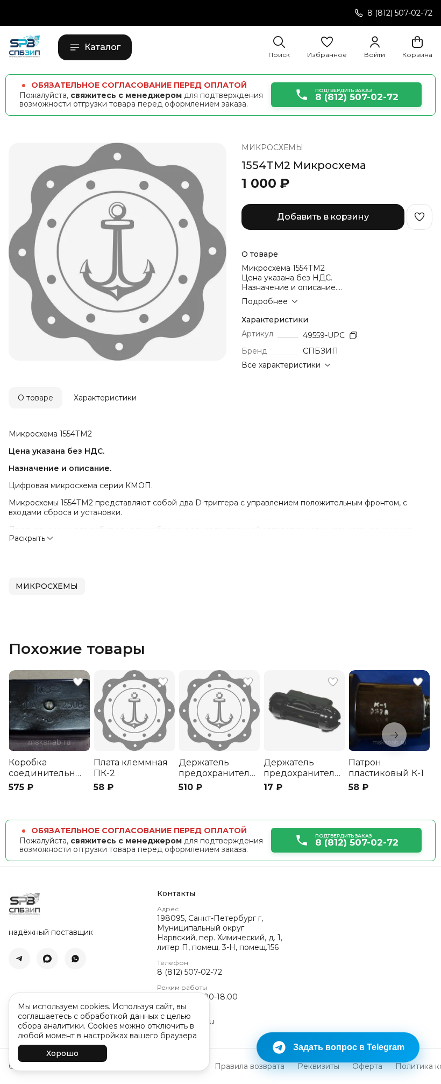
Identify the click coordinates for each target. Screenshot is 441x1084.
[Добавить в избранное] (419, 217)
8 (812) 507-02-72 (189, 972)
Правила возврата (249, 1066)
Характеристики (105, 398)
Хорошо (62, 1053)
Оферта (367, 1066)
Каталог (102, 47)
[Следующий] (394, 734)
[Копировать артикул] (353, 335)
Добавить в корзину (323, 217)
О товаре (35, 398)
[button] (327, 47)
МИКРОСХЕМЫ (272, 147)
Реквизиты (318, 1066)
